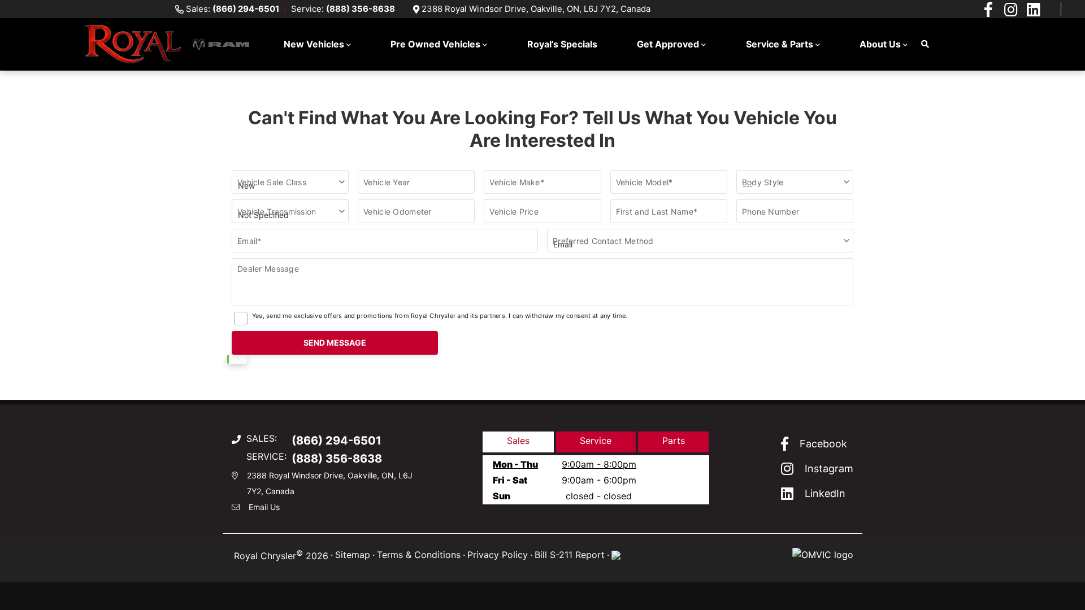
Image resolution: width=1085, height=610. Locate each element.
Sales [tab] (518, 440)
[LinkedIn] (1033, 9)
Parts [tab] (673, 440)
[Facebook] (988, 9)
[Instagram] (1011, 9)
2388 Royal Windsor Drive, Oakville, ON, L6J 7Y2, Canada (536, 8)
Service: (343, 8)
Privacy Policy (497, 554)
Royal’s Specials (562, 44)
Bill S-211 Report (570, 554)
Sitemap (352, 554)
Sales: (232, 8)
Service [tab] (595, 440)
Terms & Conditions (419, 554)
